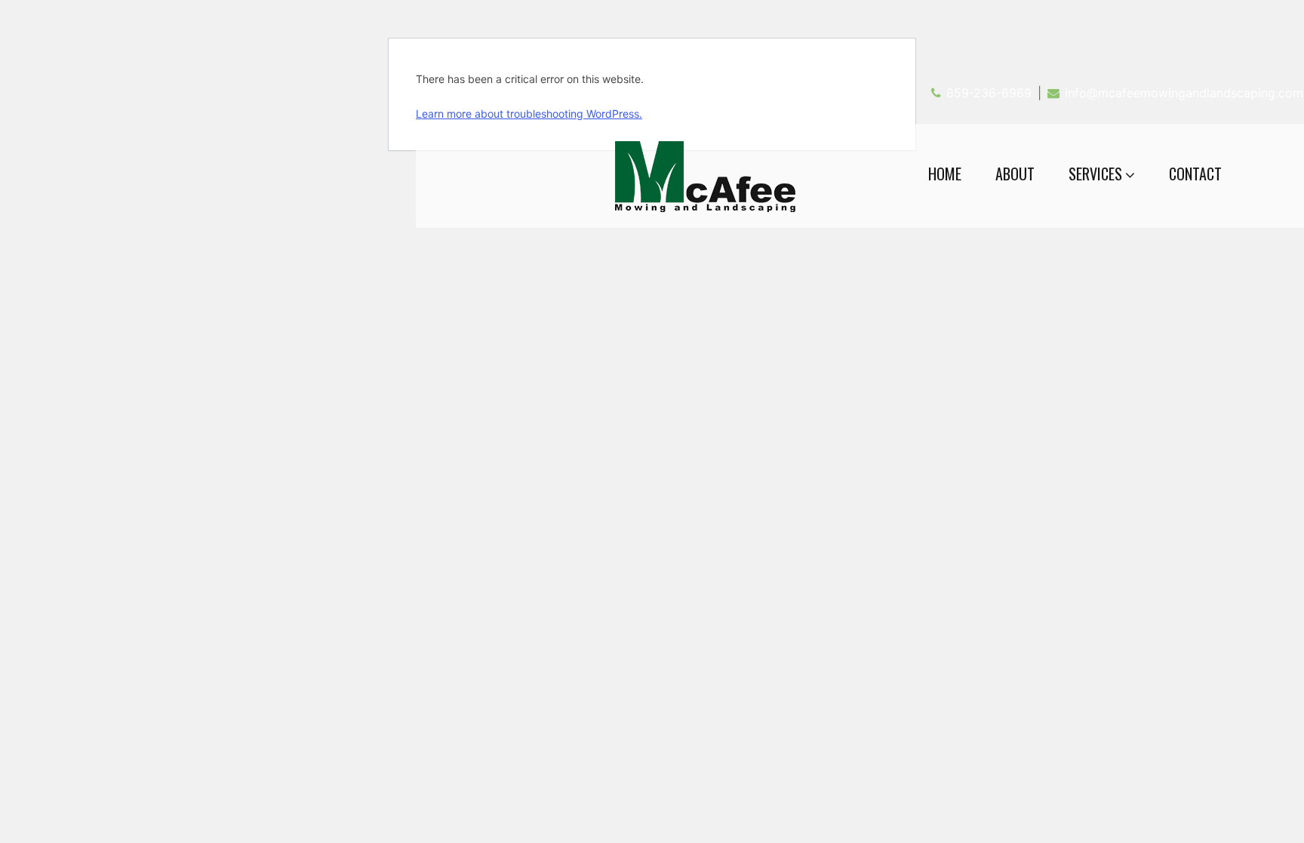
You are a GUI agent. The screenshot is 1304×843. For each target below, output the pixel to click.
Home (944, 173)
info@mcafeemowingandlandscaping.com (1184, 92)
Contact (1195, 173)
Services (1095, 173)
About (1015, 173)
